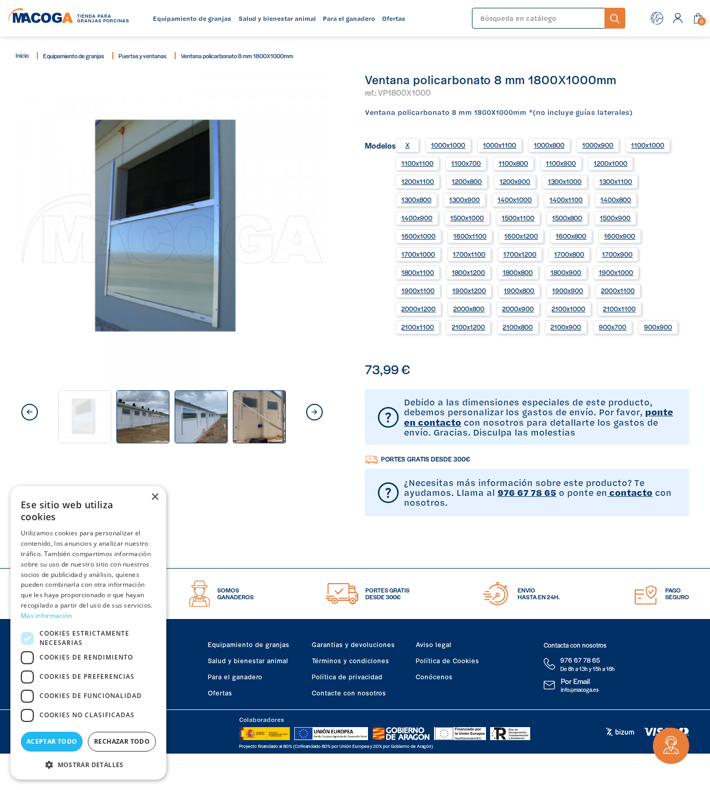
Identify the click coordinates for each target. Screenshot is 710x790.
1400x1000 (514, 199)
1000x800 (549, 145)
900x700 (612, 327)
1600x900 (619, 236)
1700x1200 (519, 254)
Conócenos (434, 676)
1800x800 (518, 272)
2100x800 (518, 327)
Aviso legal (434, 644)
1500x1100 (518, 217)
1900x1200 (469, 290)
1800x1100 (417, 272)
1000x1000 (448, 145)
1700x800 (569, 254)
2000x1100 (618, 290)
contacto (629, 492)
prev (29, 412)
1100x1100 (417, 163)
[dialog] (88, 633)
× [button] (155, 497)
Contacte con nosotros (349, 692)
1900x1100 (418, 290)
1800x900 (565, 272)
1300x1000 (565, 181)
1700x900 (617, 254)
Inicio (22, 55)
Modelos (380, 145)
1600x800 (571, 236)
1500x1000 (467, 217)
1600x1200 (521, 236)
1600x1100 (470, 236)
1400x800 (615, 199)
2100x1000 (568, 308)
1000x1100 (499, 145)
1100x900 (561, 163)
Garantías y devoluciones (353, 644)
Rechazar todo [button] (122, 741)
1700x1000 (418, 254)
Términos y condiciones (350, 660)
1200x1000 (610, 163)
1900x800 (519, 290)
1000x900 (597, 145)
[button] (88, 763)
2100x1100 (619, 308)
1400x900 (416, 217)
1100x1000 (647, 145)
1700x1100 (469, 254)
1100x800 (513, 163)
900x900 (658, 327)
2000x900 (518, 308)
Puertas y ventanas (142, 55)
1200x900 (514, 181)
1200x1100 (417, 181)
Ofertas (220, 692)
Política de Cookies (447, 660)
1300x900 (464, 199)
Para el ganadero (235, 676)
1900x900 (567, 290)
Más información (46, 615)
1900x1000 (616, 272)
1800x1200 (468, 272)
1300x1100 (615, 181)
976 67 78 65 (526, 492)
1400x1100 (566, 199)
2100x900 (565, 327)
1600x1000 (418, 236)
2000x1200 (418, 308)
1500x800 (567, 217)
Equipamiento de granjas (73, 55)
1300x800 (416, 199)
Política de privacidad (347, 676)
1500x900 (615, 217)
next (314, 412)
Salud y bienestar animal (248, 660)
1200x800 (467, 181)
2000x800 (468, 308)
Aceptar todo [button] (52, 741)
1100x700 (466, 163)
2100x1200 (468, 327)
